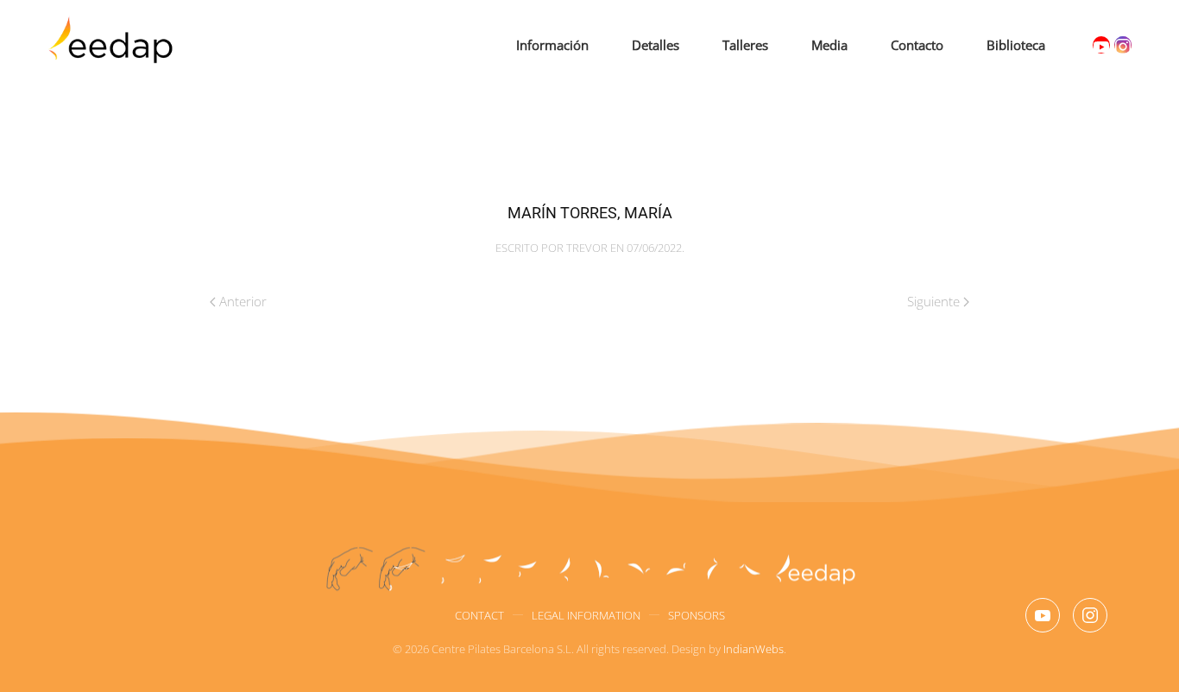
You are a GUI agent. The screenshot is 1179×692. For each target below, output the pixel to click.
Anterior (243, 301)
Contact (479, 615)
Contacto (917, 44)
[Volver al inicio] (113, 45)
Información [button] (552, 44)
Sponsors (696, 615)
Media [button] (829, 44)
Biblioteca (1016, 44)
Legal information (586, 615)
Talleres (745, 44)
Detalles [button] (655, 44)
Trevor (587, 247)
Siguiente (933, 301)
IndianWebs (753, 649)
